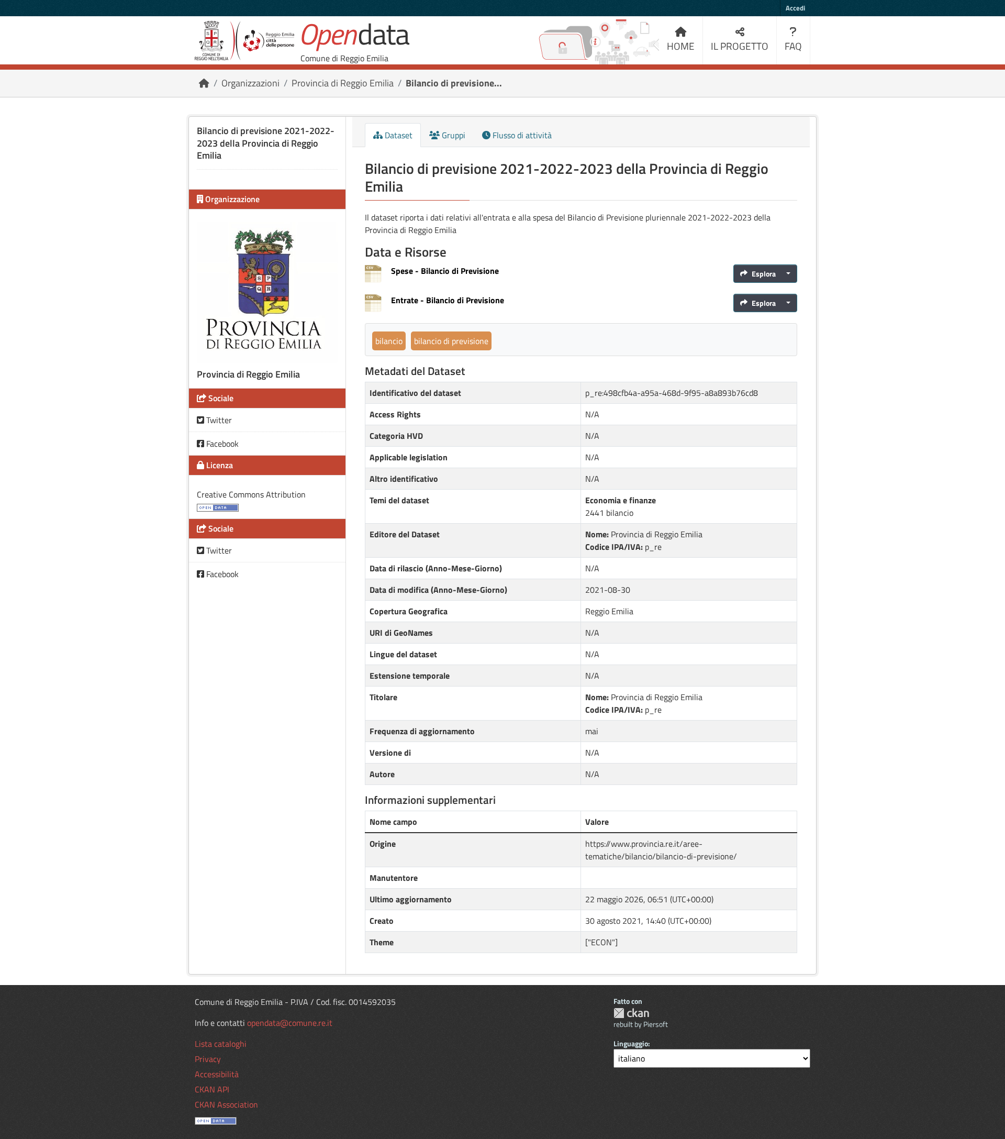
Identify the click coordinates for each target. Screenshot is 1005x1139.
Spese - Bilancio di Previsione (445, 270)
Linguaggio (630, 1043)
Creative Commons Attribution (251, 494)
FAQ (793, 45)
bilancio (389, 341)
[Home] (204, 83)
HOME (681, 45)
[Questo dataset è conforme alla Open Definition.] (218, 507)
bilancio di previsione (451, 341)
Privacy (208, 1059)
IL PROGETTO (739, 45)
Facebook (221, 443)
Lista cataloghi (221, 1043)
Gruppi (452, 135)
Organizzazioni (250, 83)
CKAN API (212, 1089)
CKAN (631, 1013)
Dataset (397, 135)
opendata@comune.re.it (289, 1022)
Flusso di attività (521, 135)
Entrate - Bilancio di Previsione (447, 300)
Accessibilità (217, 1074)
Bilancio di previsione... (454, 83)
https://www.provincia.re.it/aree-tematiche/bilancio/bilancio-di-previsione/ (661, 849)
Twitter (218, 420)
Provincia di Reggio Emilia (343, 83)
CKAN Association (226, 1104)
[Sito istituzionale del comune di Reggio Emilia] (244, 40)
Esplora (764, 273)
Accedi (795, 8)
